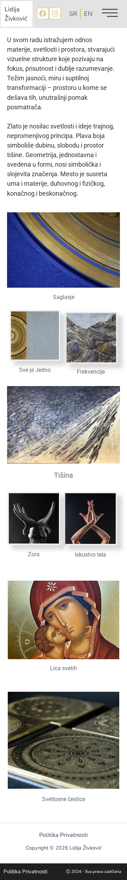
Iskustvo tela (90, 554)
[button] (109, 14)
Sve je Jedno (35, 370)
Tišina (63, 475)
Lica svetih (63, 668)
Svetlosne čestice (63, 799)
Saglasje (63, 297)
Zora (34, 554)
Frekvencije (91, 371)
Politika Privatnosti (63, 835)
